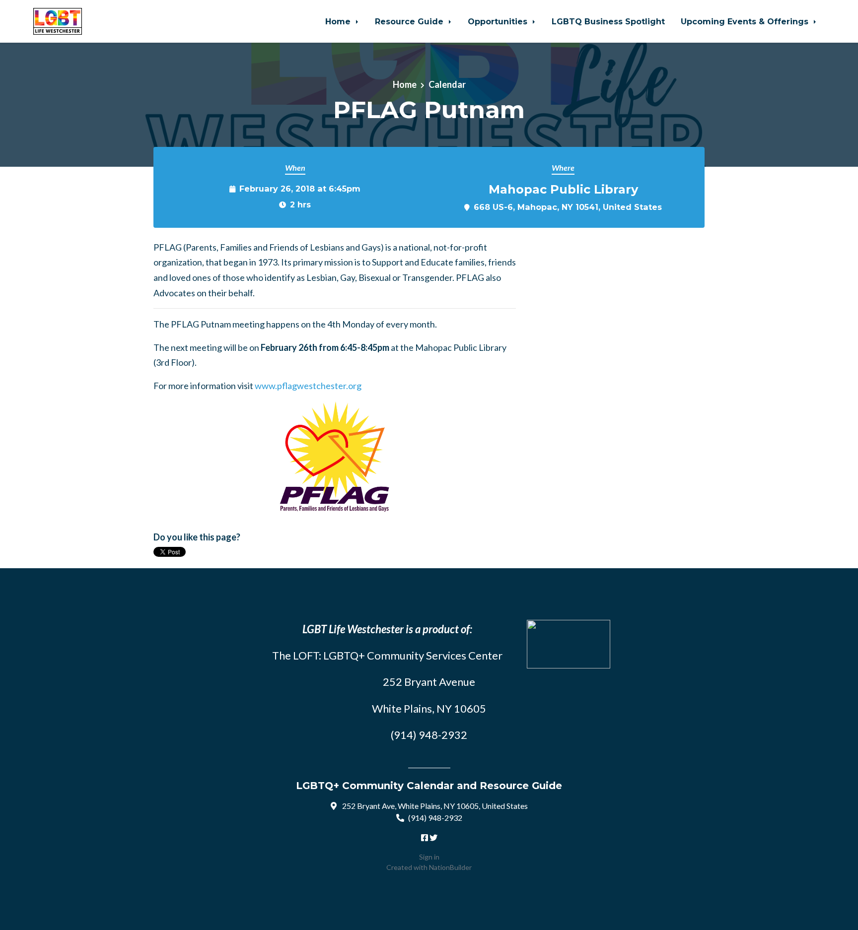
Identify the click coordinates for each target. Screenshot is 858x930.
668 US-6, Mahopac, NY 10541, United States (568, 207)
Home (339, 21)
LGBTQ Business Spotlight (608, 21)
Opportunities (499, 21)
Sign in (429, 857)
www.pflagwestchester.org (308, 385)
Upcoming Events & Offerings (746, 21)
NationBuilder (450, 867)
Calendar (447, 84)
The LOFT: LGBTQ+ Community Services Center (387, 655)
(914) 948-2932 (435, 817)
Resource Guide (410, 21)
